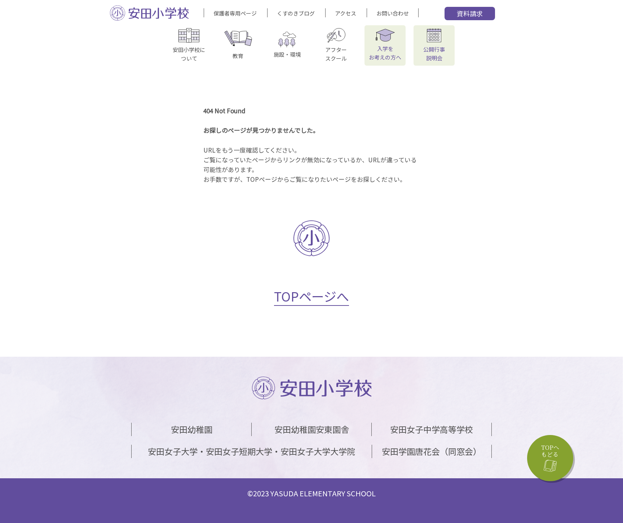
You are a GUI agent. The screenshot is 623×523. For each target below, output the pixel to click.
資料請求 (470, 13)
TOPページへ (311, 296)
